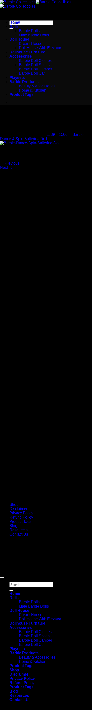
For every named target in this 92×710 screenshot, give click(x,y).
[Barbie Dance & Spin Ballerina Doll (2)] (30, 143)
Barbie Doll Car (32, 73)
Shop (13, 504)
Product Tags (21, 95)
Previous (10, 163)
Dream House (30, 44)
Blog (13, 526)
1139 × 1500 (57, 134)
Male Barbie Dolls (34, 35)
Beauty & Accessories (37, 86)
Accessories (20, 56)
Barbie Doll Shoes (34, 65)
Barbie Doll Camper (35, 69)
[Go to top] (2, 577)
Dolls (14, 27)
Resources (18, 530)
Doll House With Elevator (40, 48)
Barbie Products (24, 82)
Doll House (19, 39)
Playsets (17, 78)
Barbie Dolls (29, 31)
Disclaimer (18, 509)
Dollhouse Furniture (27, 52)
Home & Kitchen (32, 90)
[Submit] (11, 28)
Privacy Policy (21, 513)
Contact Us (18, 534)
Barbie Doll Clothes (35, 61)
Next (6, 168)
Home (14, 22)
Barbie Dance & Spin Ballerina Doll (42, 136)
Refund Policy (21, 517)
